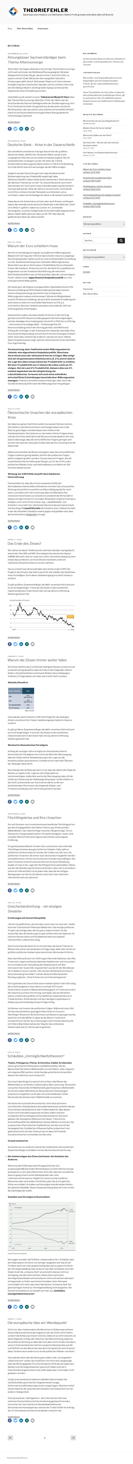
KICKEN (86, 272)
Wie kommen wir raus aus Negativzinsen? (101, 121)
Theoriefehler (45, 10)
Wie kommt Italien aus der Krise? (97, 135)
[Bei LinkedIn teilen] (21, 129)
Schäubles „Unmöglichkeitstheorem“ (36, 1056)
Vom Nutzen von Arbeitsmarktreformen (100, 152)
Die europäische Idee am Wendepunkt (37, 1323)
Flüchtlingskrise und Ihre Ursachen (34, 818)
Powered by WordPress (17, 1458)
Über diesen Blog (25, 28)
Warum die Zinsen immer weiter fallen (37, 660)
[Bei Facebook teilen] (10, 129)
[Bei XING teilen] (27, 129)
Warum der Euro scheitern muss (33, 246)
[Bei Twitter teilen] (15, 129)
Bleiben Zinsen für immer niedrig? (97, 128)
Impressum (43, 28)
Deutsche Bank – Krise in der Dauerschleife (41, 145)
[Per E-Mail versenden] (33, 129)
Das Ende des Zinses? (24, 543)
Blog (10, 28)
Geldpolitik (31, 514)
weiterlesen (14, 122)
